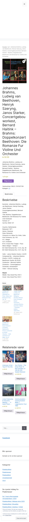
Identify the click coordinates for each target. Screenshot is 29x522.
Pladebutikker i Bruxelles (10, 504)
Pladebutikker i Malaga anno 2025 (13, 501)
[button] (23, 61)
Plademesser (6, 472)
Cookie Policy (8, 515)
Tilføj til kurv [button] (8, 374)
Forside (4, 47)
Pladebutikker (6, 469)
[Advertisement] (14, 23)
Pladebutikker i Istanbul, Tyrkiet (12, 507)
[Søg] (24, 428)
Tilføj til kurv (8, 181)
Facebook (6, 438)
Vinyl (4, 480)
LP (8, 47)
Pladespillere (6, 475)
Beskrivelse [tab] (9, 194)
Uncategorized (7, 478)
